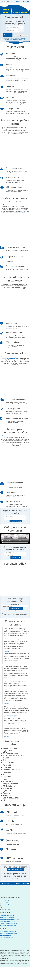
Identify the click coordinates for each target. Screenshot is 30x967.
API (1, 939)
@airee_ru (7, 904)
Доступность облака (5, 935)
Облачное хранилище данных (8, 925)
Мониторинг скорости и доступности (9, 919)
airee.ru (8, 906)
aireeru (8, 907)
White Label (3, 941)
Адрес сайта (15, 604)
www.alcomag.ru (8, 680)
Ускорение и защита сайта (7, 915)
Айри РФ (7, 909)
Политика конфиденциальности (8, 933)
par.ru (5, 726)
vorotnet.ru (6, 651)
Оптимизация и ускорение (7, 917)
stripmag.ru (6, 703)
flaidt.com (6, 736)
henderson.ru (7, 663)
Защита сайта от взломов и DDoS (9, 923)
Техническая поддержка (6, 937)
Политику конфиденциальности (18, 39)
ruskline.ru (6, 690)
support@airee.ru (22, 212)
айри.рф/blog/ (7, 902)
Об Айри (3, 928)
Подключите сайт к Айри (15, 869)
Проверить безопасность (15, 611)
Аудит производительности (7, 921)
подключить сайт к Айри (12, 962)
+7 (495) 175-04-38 (13, 897)
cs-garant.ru (7, 638)
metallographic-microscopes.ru (11, 715)
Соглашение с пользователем (8, 931)
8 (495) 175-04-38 (22, 1)
